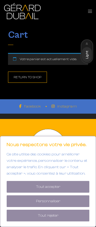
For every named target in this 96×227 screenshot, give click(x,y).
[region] (48, 181)
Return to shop (27, 77)
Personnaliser (48, 201)
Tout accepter (48, 187)
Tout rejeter (48, 215)
